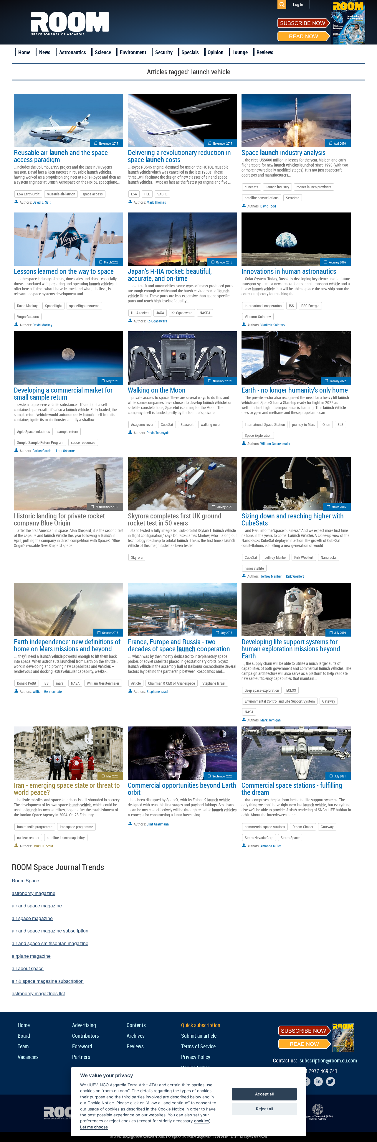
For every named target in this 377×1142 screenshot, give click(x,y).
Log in (298, 4)
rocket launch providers (314, 186)
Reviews (265, 52)
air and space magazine (37, 905)
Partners (81, 1056)
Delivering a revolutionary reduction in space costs (179, 156)
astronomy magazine (33, 893)
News (44, 52)
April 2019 (340, 143)
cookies (201, 1120)
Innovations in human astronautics (289, 271)
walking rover (211, 424)
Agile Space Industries (33, 431)
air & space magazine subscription (48, 981)
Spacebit (187, 424)
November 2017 (108, 143)
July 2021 (340, 776)
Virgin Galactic (28, 316)
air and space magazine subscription (50, 930)
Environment (133, 52)
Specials (190, 52)
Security (164, 52)
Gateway (328, 701)
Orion (326, 424)
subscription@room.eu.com (328, 1060)
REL (147, 194)
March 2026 (111, 262)
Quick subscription (200, 1025)
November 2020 (222, 381)
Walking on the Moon (157, 389)
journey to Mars (303, 424)
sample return (67, 431)
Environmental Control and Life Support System (280, 701)
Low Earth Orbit (28, 194)
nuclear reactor (28, 837)
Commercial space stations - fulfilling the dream (292, 789)
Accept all (264, 1094)
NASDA (205, 312)
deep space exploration (262, 690)
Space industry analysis (283, 152)
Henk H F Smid (43, 845)
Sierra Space (290, 837)
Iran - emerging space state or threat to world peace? (67, 789)
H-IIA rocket (140, 312)
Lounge (240, 52)
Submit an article (198, 1035)
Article (136, 683)
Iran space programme (76, 826)
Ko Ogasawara (181, 312)
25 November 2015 (106, 507)
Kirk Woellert (303, 557)
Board (24, 1035)
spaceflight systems (84, 305)
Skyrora (137, 557)
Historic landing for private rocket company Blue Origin (59, 519)
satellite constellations (262, 197)
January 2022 (338, 381)
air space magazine (32, 918)
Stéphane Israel (213, 683)
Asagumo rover (142, 424)
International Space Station (265, 424)
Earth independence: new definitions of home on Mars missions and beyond (67, 645)
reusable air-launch (61, 194)
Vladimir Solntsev (258, 316)
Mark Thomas (156, 202)
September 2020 (222, 776)
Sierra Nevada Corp (259, 837)
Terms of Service (198, 1046)
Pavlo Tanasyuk (157, 432)
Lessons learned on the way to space (64, 271)
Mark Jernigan (270, 720)
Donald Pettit (26, 683)
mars (60, 683)
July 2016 (226, 632)
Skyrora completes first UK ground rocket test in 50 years (174, 519)
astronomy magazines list (38, 993)
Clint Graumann (158, 824)
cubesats (251, 186)
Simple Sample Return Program (40, 442)
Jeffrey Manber (275, 557)
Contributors (85, 1035)
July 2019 (340, 632)
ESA (134, 194)
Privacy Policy (195, 1056)
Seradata (292, 197)
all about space (28, 968)
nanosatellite (254, 568)
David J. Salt (42, 202)
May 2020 (112, 381)
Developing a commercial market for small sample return (63, 393)
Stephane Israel (157, 691)
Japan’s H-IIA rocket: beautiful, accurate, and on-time (170, 275)
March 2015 (339, 507)
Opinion (216, 52)
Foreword (82, 1046)
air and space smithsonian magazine (50, 943)
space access (92, 194)
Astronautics (72, 52)
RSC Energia (310, 305)
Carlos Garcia (42, 450)
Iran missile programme (34, 826)
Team (23, 1046)
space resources (83, 442)
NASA (75, 683)
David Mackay (27, 305)
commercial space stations (265, 826)
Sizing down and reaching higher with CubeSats (293, 519)
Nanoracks (329, 557)
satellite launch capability (66, 837)
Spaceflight (53, 305)
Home (24, 52)
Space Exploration (258, 435)
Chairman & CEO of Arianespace (171, 683)
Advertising (84, 1025)
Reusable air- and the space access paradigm (61, 156)
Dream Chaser (302, 826)
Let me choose (94, 1127)
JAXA (160, 312)
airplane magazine (31, 956)
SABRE (162, 194)
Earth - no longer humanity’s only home (295, 389)
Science (103, 52)
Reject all (264, 1108)
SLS (340, 424)
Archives (136, 1035)
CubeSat (167, 424)
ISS (291, 305)
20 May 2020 (224, 507)
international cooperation (263, 305)
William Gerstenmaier (275, 443)
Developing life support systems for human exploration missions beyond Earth (291, 648)
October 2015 (224, 262)
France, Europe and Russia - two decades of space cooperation (179, 645)
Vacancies (28, 1056)
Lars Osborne (65, 450)
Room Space (25, 880)
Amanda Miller (270, 845)
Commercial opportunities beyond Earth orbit (182, 789)
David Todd (268, 206)
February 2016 (337, 262)
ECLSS (291, 690)
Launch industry (277, 186)
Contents (136, 1025)
